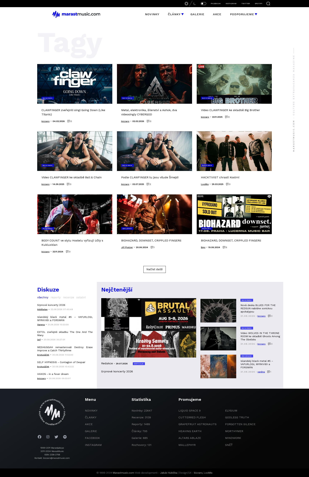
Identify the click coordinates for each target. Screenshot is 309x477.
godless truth (237, 417)
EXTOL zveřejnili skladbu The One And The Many (65, 334)
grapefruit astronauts (197, 424)
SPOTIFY (258, 3)
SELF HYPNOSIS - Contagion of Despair (61, 362)
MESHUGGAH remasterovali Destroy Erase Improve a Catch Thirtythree (65, 349)
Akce (217, 14)
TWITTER (245, 3)
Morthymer (234, 431)
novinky (91, 410)
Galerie (197, 14)
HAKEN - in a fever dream (53, 374)
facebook (92, 438)
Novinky (152, 14)
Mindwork (233, 438)
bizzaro (198, 472)
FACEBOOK (216, 3)
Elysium (231, 410)
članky (90, 417)
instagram (93, 445)
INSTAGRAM (231, 3)
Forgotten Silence (240, 424)
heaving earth (190, 431)
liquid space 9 (189, 410)
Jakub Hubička (168, 472)
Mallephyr (187, 445)
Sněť (229, 445)
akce (89, 424)
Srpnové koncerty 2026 (51, 305)
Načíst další (154, 269)
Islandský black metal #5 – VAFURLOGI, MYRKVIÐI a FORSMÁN (65, 318)
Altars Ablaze (189, 438)
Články (174, 14)
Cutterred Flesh (192, 417)
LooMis (208, 472)
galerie (91, 431)
